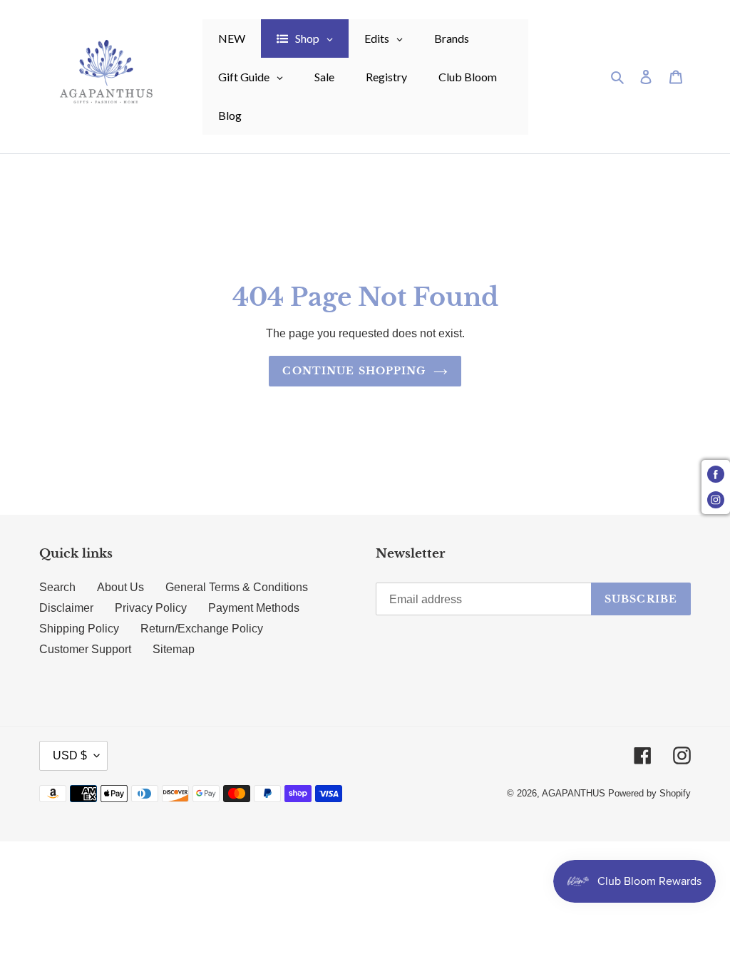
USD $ (70, 755)
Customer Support (85, 649)
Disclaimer (66, 608)
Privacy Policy (151, 608)
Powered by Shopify (649, 793)
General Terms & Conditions (236, 587)
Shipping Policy (79, 628)
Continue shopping (354, 370)
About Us (120, 587)
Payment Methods (253, 608)
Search (57, 587)
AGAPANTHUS (573, 793)
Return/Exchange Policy (201, 628)
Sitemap (174, 649)
